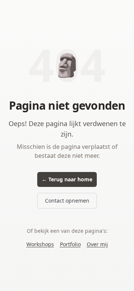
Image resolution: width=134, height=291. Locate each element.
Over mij (97, 244)
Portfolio (70, 244)
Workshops (40, 244)
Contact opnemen (67, 200)
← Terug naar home (67, 179)
